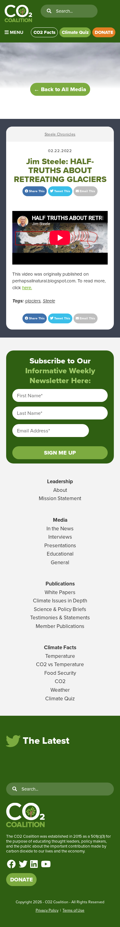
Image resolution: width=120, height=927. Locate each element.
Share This (36, 191)
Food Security (60, 673)
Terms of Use (73, 910)
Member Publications (60, 626)
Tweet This (61, 191)
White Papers (60, 592)
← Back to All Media (60, 89)
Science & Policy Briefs (60, 609)
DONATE (104, 32)
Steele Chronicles (60, 134)
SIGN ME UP (60, 453)
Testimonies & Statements (60, 617)
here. (27, 287)
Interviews (60, 536)
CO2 (60, 681)
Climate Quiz (75, 32)
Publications (60, 583)
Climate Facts (60, 647)
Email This (87, 191)
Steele (49, 301)
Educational (60, 553)
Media (60, 520)
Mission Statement (60, 498)
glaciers (33, 301)
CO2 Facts (44, 32)
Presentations (60, 545)
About (60, 490)
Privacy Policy (47, 910)
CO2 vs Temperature (60, 664)
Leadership (60, 481)
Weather (60, 690)
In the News (60, 528)
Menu (16, 32)
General (60, 562)
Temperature (60, 656)
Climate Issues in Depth (60, 600)
